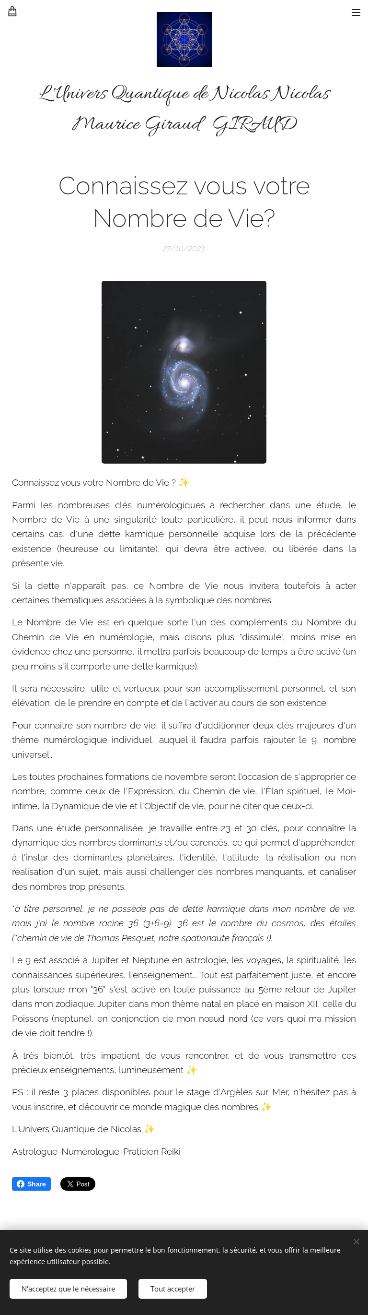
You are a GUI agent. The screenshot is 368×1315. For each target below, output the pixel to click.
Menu (356, 12)
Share (36, 1184)
